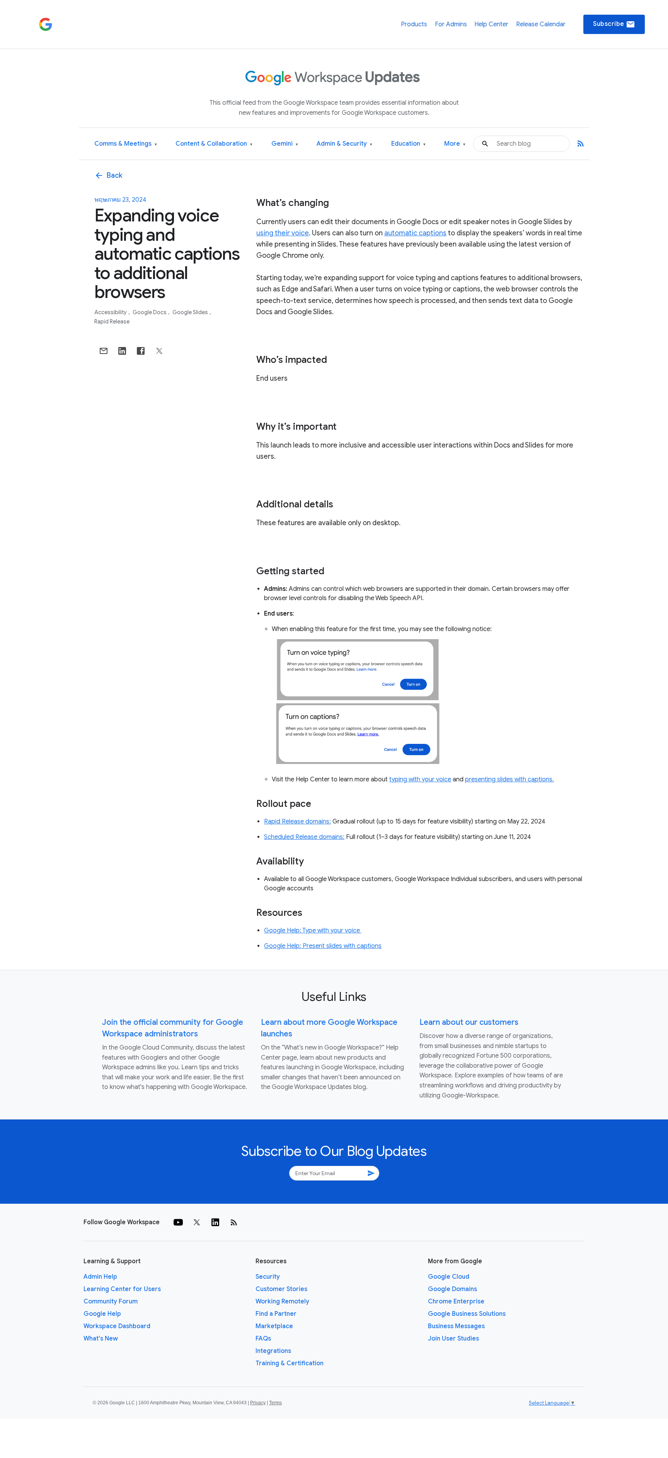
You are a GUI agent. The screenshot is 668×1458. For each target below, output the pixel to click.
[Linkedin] (215, 1222)
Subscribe (614, 24)
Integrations (273, 1351)
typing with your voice (420, 779)
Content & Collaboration (214, 144)
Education (408, 144)
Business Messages (456, 1326)
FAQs (263, 1338)
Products (414, 24)
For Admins (451, 24)
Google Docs (150, 312)
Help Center (491, 24)
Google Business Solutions (467, 1314)
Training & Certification (290, 1363)
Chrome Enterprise (456, 1301)
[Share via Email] (103, 351)
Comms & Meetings (125, 144)
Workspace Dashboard (117, 1326)
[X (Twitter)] (196, 1222)
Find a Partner (276, 1314)
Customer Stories (281, 1289)
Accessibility (111, 312)
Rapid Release (112, 321)
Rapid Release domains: (297, 821)
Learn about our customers (468, 1022)
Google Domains (452, 1289)
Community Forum (111, 1301)
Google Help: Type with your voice (312, 930)
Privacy (258, 1402)
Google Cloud (448, 1277)
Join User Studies (453, 1338)
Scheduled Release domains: (304, 837)
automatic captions (415, 233)
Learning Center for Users (122, 1289)
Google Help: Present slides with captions (323, 946)
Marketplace (274, 1326)
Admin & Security (344, 144)
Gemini (284, 144)
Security (268, 1277)
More (454, 144)
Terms (275, 1402)
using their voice (282, 233)
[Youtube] (178, 1222)
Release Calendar (541, 24)
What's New (101, 1338)
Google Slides (190, 312)
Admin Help (100, 1277)
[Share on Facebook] (140, 351)
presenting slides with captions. (509, 779)
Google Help (102, 1314)
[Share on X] (159, 351)
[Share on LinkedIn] (122, 351)
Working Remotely (282, 1301)
